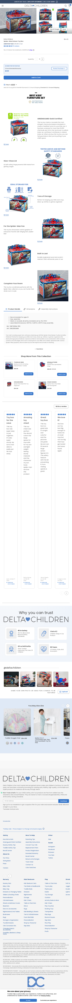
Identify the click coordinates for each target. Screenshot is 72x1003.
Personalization (8, 897)
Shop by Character (30, 923)
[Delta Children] (36, 779)
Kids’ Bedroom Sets (30, 883)
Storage (26, 897)
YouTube (51, 855)
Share (64, 29)
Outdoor (47, 897)
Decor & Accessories (9, 909)
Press (4, 864)
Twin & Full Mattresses (31, 914)
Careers (5, 868)
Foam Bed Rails (29, 917)
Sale (49, 839)
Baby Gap (6, 889)
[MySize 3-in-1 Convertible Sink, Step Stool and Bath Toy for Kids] (47, 722)
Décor (26, 906)
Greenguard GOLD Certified (12, 842)
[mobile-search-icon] (66, 6)
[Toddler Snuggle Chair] (17, 722)
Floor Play (48, 923)
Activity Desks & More (52, 900)
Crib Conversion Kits (9, 926)
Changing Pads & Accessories (8, 929)
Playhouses (48, 889)
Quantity (31, 59)
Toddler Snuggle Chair (12, 738)
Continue (63, 801)
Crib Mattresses (8, 900)
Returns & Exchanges (32, 859)
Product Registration (32, 851)
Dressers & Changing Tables (12, 892)
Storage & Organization (10, 920)
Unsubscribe (6, 821)
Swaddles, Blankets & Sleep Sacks (12, 933)
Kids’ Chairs (27, 900)
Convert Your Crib (31, 845)
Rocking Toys (49, 909)
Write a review (61, 406)
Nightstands (28, 895)
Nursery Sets (7, 883)
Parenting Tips (30, 839)
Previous (62, 593)
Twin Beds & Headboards (32, 886)
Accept (28, 1000)
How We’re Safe (8, 839)
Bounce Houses (50, 917)
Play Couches (49, 906)
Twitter (50, 858)
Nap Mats (27, 926)
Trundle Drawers (8, 923)
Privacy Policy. (46, 996)
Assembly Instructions (33, 842)
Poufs (46, 931)
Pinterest (51, 852)
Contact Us (29, 865)
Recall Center (7, 851)
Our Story (6, 858)
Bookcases (6, 914)
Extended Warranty (32, 853)
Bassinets (6, 906)
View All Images (54, 29)
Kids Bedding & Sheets (31, 912)
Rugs (4, 917)
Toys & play (48, 886)
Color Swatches (31, 867)
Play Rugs (48, 914)
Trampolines (49, 912)
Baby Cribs (6, 886)
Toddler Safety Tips (9, 848)
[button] (8, 46)
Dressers (26, 892)
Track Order (29, 862)
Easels (47, 892)
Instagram (51, 847)
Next (66, 593)
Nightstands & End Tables (11, 912)
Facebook (51, 849)
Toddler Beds (28, 889)
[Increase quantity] (42, 59)
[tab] (13, 309)
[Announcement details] (43, 829)
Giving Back (6, 861)
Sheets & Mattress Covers (11, 903)
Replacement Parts (32, 848)
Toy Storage (49, 895)
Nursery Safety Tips (9, 845)
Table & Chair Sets (30, 903)
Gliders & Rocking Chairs (11, 895)
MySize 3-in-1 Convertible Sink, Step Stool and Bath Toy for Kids (43, 740)
